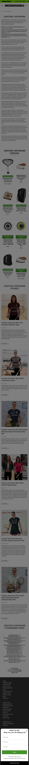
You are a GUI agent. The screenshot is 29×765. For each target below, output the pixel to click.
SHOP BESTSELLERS (14, 763)
